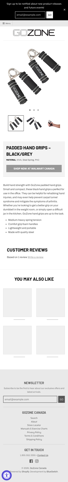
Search (34, 418)
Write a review (35, 257)
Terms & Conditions (34, 435)
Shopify (25, 471)
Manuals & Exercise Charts (34, 428)
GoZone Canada (38, 468)
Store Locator (34, 425)
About (34, 421)
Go (49, 15)
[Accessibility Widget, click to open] (7, 475)
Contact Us (42, 455)
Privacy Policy (34, 432)
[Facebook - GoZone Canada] (31, 461)
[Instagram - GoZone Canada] (37, 461)
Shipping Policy (34, 439)
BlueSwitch (52, 471)
